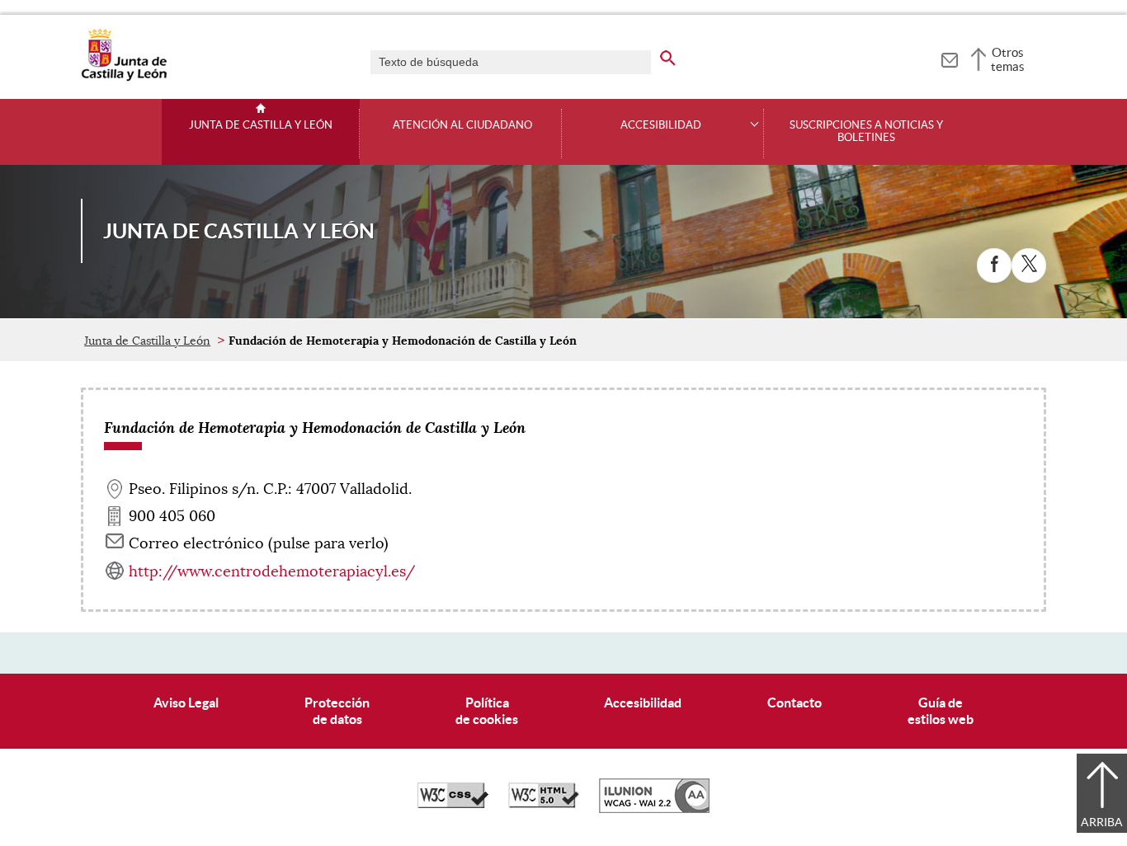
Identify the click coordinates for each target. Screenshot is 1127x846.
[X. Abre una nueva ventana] (1028, 265)
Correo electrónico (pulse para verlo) (259, 543)
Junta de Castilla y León (260, 125)
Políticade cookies (486, 710)
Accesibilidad (642, 702)
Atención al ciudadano (462, 125)
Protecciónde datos (337, 710)
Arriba (1102, 822)
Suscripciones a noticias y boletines (866, 131)
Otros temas (1008, 59)
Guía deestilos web (941, 710)
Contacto (794, 702)
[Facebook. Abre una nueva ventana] (994, 265)
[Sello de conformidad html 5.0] (543, 804)
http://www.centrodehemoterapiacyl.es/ (272, 571)
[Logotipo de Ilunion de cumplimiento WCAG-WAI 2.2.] (654, 809)
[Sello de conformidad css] (452, 804)
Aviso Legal (186, 702)
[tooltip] (949, 57)
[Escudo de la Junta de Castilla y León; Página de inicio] (124, 77)
